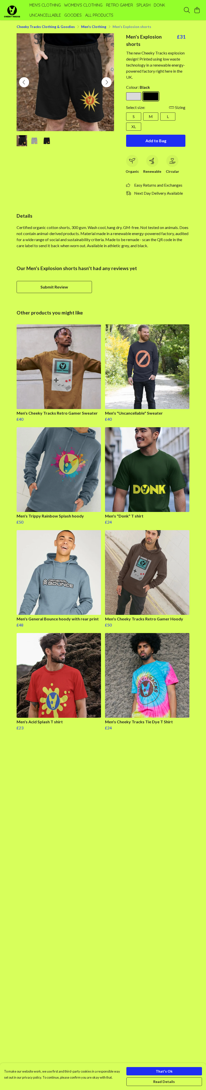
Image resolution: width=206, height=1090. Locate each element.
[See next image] (106, 82)
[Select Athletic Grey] (133, 96)
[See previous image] (24, 82)
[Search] (187, 10)
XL (133, 126)
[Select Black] (150, 96)
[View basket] (197, 10)
